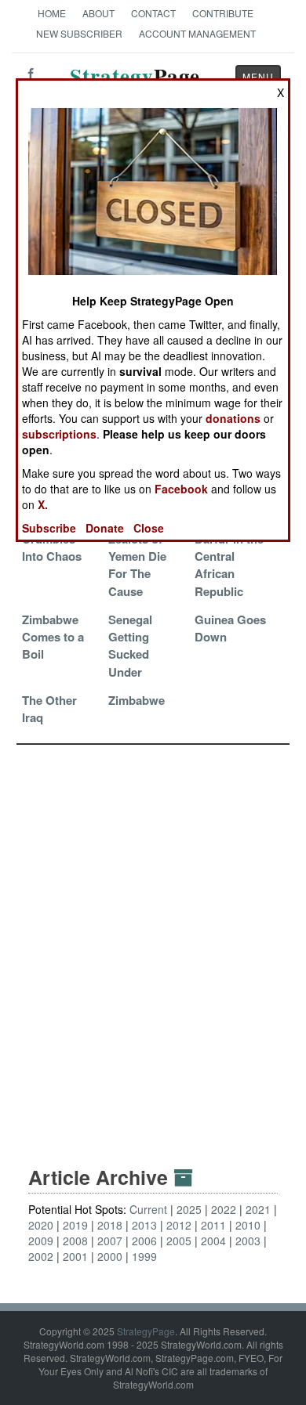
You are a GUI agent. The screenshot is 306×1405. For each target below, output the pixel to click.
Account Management (197, 33)
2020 (40, 1225)
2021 (258, 1209)
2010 (247, 1225)
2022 (223, 1209)
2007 (109, 1240)
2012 (178, 1225)
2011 (213, 1225)
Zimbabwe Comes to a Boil (53, 637)
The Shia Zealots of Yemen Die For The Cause (137, 556)
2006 (144, 1240)
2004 (213, 1240)
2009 (40, 1240)
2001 (75, 1256)
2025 (189, 1209)
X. (43, 504)
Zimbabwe (136, 700)
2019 (75, 1225)
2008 (75, 1240)
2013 (144, 1225)
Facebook (181, 489)
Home (52, 13)
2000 (109, 1256)
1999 (144, 1256)
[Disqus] (153, 940)
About (98, 13)
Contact (153, 13)
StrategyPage (146, 1331)
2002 (40, 1256)
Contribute (222, 13)
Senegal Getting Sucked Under (130, 646)
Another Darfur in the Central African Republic (229, 556)
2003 (247, 1240)
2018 (109, 1225)
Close (148, 528)
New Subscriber (79, 33)
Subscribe (49, 528)
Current (148, 1209)
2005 (178, 1240)
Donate (105, 528)
